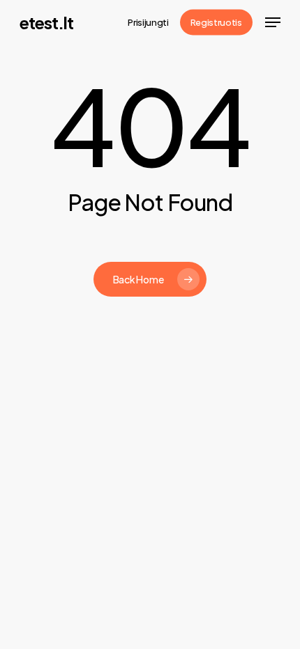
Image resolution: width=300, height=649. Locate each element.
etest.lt (46, 22)
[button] (272, 22)
